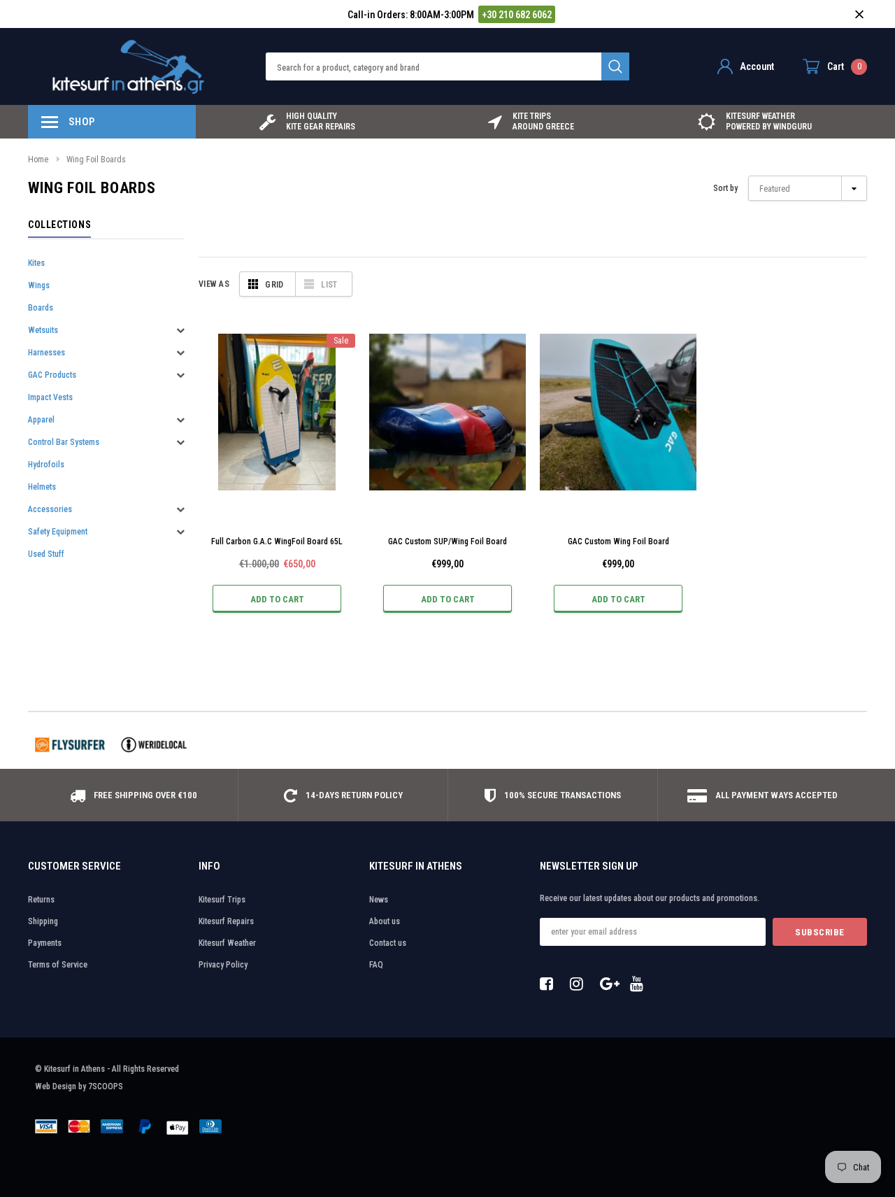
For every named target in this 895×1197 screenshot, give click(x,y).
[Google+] (610, 983)
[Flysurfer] (70, 745)
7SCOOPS (105, 1086)
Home (38, 159)
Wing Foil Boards (96, 159)
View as (214, 284)
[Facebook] (550, 983)
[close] (859, 14)
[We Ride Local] (154, 745)
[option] (308, 121)
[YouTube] (640, 983)
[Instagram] (580, 983)
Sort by (725, 188)
